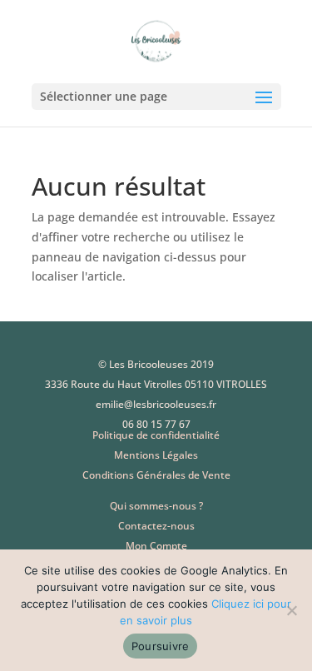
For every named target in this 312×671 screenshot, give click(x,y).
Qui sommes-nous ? (156, 506)
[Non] (291, 610)
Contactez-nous (156, 526)
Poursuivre (160, 646)
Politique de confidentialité (156, 435)
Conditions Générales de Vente (156, 475)
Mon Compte (156, 546)
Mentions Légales (156, 455)
